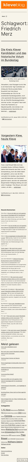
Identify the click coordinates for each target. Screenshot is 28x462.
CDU (20, 413)
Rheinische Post (12, 429)
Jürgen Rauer (18, 423)
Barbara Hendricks (14, 410)
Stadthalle (18, 435)
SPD (10, 435)
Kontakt (3, 453)
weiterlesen (12, 111)
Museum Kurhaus (9, 427)
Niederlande (16, 427)
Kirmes (6, 425)
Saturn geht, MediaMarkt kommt (16, 303)
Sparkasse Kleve (5, 435)
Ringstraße (20, 429)
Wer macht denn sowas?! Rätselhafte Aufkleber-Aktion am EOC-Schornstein (12, 291)
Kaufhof (2, 425)
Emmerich (14, 416)
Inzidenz (6, 423)
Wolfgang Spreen (6, 444)
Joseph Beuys (11, 423)
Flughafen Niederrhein (21, 416)
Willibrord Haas (4, 442)
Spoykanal (14, 435)
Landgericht (18, 425)
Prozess (22, 427)
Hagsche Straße (10, 420)
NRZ (20, 427)
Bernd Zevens (7, 413)
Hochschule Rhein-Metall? (7, 374)
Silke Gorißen (20, 432)
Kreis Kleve (11, 425)
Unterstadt (12, 438)
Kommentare (7, 119)
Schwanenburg (10, 432)
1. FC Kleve (6, 410)
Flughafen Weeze (5, 418)
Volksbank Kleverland (20, 438)
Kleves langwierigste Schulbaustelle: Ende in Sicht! (13, 362)
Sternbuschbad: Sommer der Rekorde (10, 358)
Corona (8, 416)
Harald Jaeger (4, 248)
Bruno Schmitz (14, 413)
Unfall (9, 438)
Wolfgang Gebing (15, 442)
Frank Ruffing (11, 418)
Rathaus (3, 429)
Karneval (22, 423)
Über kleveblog (4, 455)
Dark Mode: (21, 460)
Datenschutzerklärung (6, 451)
